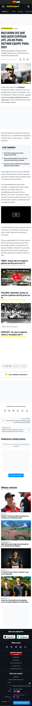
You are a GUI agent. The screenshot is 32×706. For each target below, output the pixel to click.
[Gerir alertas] (27, 410)
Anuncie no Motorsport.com (16, 679)
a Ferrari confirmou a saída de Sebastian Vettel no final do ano (16, 97)
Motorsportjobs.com (16, 663)
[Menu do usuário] (28, 6)
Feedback (16, 676)
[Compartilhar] (20, 59)
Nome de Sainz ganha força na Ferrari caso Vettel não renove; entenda (15, 159)
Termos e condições (10, 697)
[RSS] (25, 647)
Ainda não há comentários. (16, 445)
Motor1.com (16, 660)
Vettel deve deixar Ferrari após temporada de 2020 (13, 154)
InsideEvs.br (16, 657)
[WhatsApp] (13, 410)
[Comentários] (28, 59)
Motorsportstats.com (16, 668)
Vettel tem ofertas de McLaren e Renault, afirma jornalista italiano (17, 164)
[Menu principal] (3, 6)
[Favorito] (24, 59)
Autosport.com (16, 666)
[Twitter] (9, 410)
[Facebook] (5, 410)
